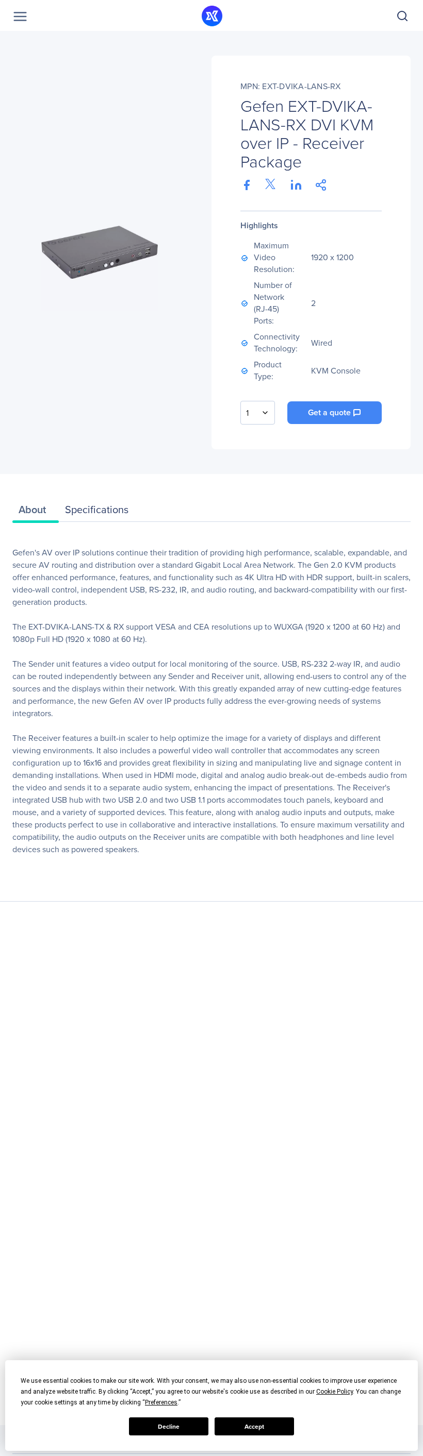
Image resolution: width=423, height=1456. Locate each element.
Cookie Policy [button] (334, 1391)
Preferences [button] (161, 1402)
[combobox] (257, 413)
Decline (169, 1426)
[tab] (35, 512)
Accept (254, 1426)
